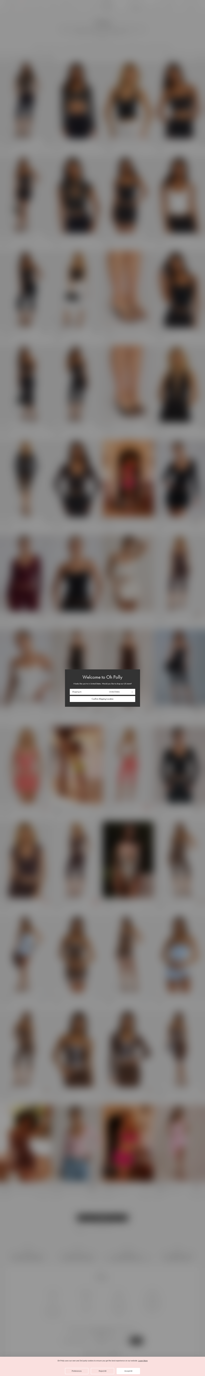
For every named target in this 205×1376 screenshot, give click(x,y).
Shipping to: (77, 691)
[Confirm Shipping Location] (102, 699)
